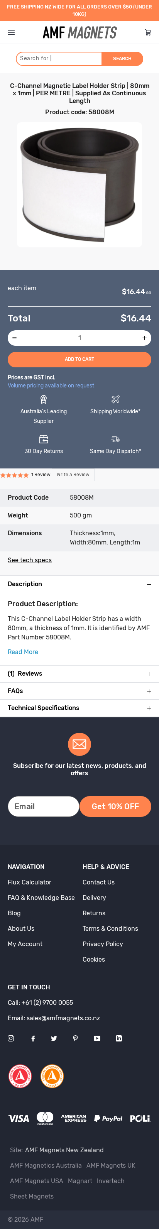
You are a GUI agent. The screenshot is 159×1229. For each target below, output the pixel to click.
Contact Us (99, 882)
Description (25, 584)
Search (122, 58)
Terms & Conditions (110, 928)
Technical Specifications (44, 708)
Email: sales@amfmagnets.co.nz (54, 1018)
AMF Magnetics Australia (46, 1165)
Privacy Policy (103, 944)
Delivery (94, 897)
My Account (25, 944)
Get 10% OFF (115, 806)
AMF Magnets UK (110, 1165)
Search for (35, 58)
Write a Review (73, 474)
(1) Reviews (25, 673)
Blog (14, 913)
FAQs (15, 691)
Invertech (111, 1181)
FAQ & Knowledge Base (41, 897)
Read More (23, 652)
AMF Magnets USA (36, 1181)
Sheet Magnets (32, 1196)
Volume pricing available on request (51, 385)
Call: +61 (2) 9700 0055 (40, 1002)
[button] (47, 474)
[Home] (80, 32)
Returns (94, 913)
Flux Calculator (29, 882)
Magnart (80, 1181)
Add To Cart (79, 359)
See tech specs (30, 560)
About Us (21, 928)
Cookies (94, 959)
